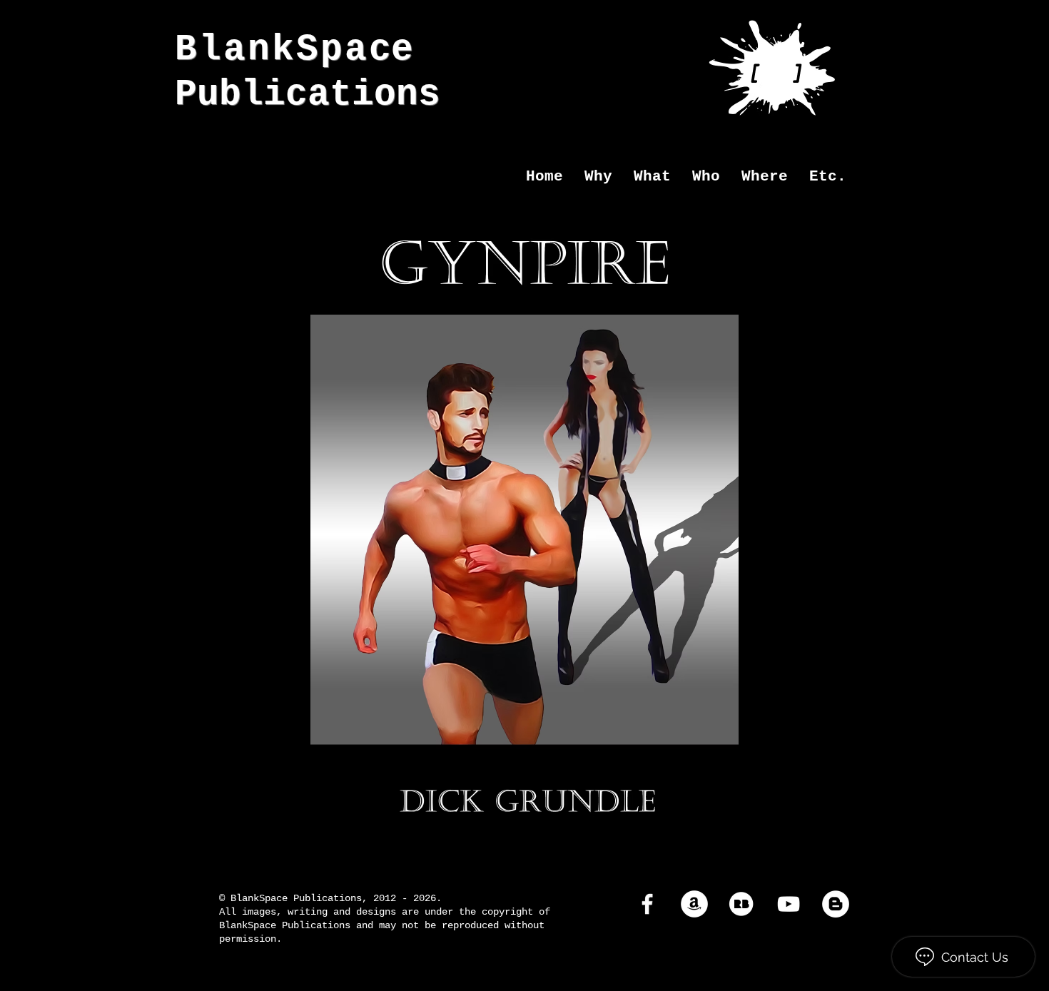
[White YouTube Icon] (788, 904)
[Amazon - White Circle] (694, 904)
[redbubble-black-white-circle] (741, 904)
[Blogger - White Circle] (835, 904)
